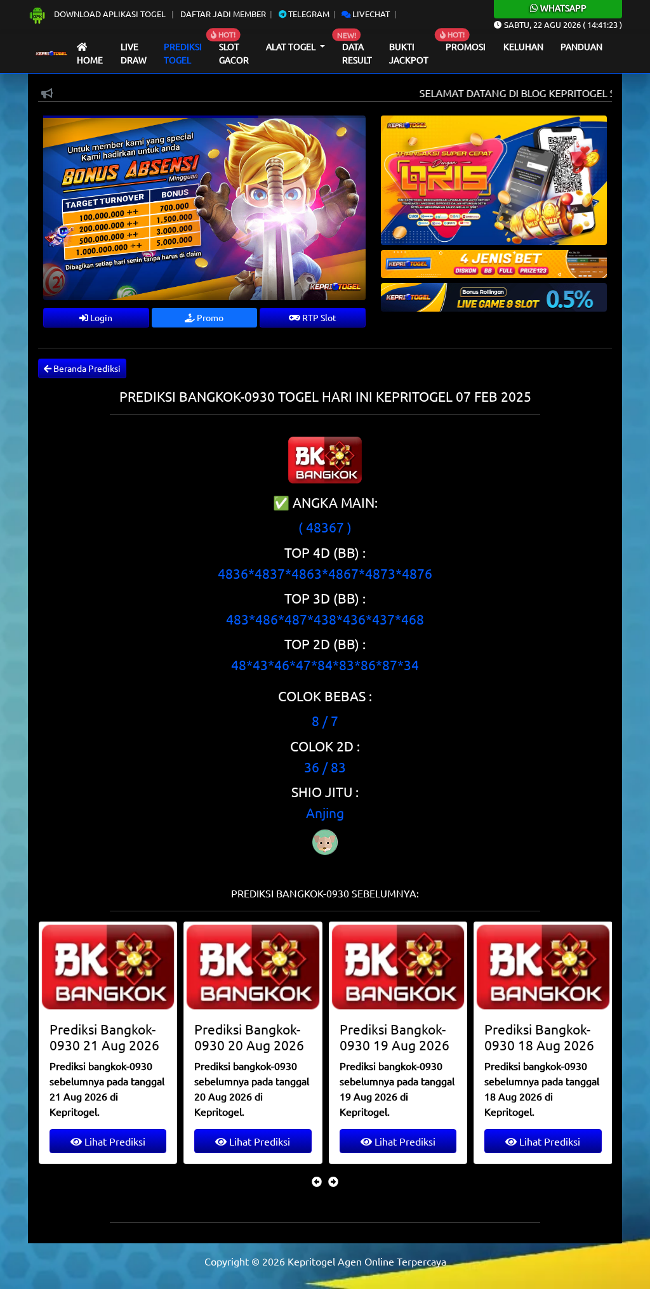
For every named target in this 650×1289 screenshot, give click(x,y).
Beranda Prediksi (86, 368)
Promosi (466, 46)
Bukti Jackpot (408, 53)
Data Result (357, 53)
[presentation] (317, 1181)
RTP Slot (318, 317)
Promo (209, 317)
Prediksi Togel (183, 53)
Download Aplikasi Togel (110, 13)
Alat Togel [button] (291, 46)
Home (90, 59)
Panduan (581, 46)
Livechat (370, 13)
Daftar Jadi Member (223, 13)
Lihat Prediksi (113, 1141)
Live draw (134, 53)
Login (100, 317)
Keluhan (523, 46)
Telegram (307, 13)
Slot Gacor (234, 53)
